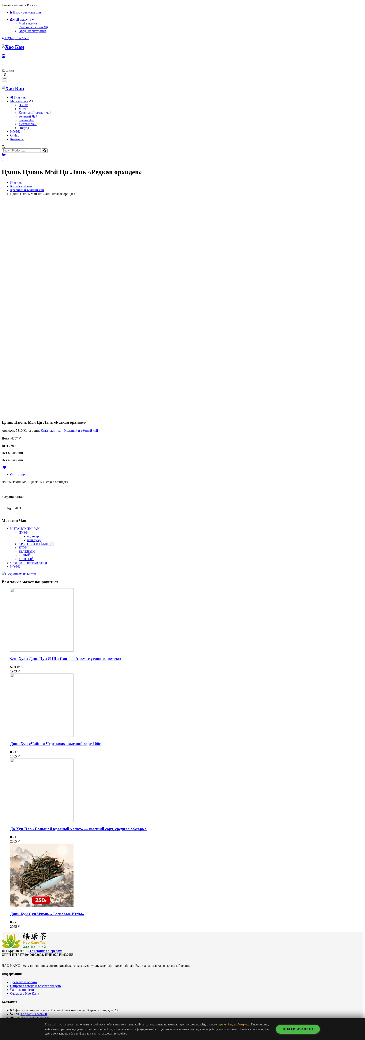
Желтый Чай (28, 124)
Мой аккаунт (28, 23)
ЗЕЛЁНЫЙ (27, 551)
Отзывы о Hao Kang (24, 993)
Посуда (24, 128)
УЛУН (23, 109)
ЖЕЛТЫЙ (26, 559)
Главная (19, 97)
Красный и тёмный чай (27, 190)
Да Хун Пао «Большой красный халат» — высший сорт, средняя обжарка (78, 829)
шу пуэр (33, 536)
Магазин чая (19, 101)
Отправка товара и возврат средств (35, 986)
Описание (17, 474)
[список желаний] (5, 467)
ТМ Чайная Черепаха (46, 951)
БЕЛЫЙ (24, 555)
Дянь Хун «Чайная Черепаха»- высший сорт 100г (55, 743)
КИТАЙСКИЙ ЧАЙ (25, 528)
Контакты (17, 139)
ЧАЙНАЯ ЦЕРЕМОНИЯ (28, 563)
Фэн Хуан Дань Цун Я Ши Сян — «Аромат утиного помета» (65, 658)
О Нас (14, 135)
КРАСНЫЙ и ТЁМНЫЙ (36, 544)
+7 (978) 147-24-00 (33, 1014)
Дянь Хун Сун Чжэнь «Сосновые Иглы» (47, 914)
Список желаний (33, 27)
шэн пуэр (34, 540)
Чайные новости (22, 989)
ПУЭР (23, 105)
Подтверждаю (298, 1029)
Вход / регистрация (26, 12)
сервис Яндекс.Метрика (233, 1024)
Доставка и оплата (23, 982)
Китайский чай (21, 186)
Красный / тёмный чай (35, 112)
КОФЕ (15, 131)
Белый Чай (26, 120)
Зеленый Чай (28, 116)
